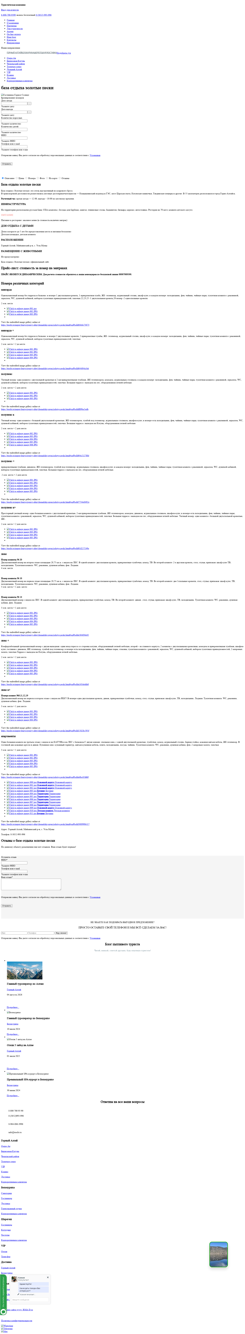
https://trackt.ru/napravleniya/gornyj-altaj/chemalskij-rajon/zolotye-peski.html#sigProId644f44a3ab (45, 368)
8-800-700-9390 (8, 15)
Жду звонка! (61, 933)
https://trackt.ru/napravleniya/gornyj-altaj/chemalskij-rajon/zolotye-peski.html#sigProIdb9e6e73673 (45, 325)
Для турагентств (15, 28)
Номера (32, 178)
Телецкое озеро (14, 66)
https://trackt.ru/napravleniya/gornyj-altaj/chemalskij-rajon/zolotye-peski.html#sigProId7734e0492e (45, 502)
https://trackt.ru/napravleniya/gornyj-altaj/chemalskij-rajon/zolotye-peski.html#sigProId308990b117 (45, 824)
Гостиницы (6, 1198)
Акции (10, 31)
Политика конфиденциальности (16, 1320)
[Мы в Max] (4, 1331)
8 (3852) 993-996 (43, 15)
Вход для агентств (10, 10)
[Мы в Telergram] (6, 1328)
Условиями (95, 155)
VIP (45, 53)
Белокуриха (27, 53)
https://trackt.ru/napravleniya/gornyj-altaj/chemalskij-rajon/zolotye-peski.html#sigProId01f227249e (45, 548)
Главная (10, 20)
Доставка (52, 53)
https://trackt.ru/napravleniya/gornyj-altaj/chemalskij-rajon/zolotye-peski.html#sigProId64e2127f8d (45, 455)
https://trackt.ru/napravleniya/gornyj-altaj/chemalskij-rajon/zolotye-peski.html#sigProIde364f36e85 (45, 635)
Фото (42, 178)
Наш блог (11, 37)
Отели (4, 1251)
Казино (10, 75)
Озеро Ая (11, 58)
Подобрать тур (64, 53)
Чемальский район (16, 63)
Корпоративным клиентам (19, 80)
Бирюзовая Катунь (16, 61)
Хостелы (5, 1235)
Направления (13, 42)
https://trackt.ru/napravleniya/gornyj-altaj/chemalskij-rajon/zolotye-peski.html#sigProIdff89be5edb (44, 409)
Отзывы (65, 178)
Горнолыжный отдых (11, 1208)
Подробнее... (13, 1007)
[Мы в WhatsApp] (7, 1325)
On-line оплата (14, 34)
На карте (53, 178)
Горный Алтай (14, 53)
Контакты (11, 40)
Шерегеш (39, 53)
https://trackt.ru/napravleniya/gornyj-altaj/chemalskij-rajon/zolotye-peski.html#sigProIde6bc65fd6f (44, 777)
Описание (9, 178)
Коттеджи (6, 1230)
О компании (13, 23)
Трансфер (5, 1256)
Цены (21, 178)
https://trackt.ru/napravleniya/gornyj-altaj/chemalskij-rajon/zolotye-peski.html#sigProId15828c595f (45, 730)
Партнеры (12, 25)
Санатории (6, 1193)
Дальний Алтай (14, 69)
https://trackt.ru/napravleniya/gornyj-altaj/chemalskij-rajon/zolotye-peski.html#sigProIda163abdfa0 (45, 684)
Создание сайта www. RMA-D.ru (17, 1309)
